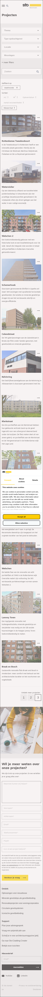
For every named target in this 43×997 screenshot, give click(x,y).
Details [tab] (35, 480)
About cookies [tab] (21, 480)
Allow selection (21, 523)
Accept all (21, 517)
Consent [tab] (7, 480)
